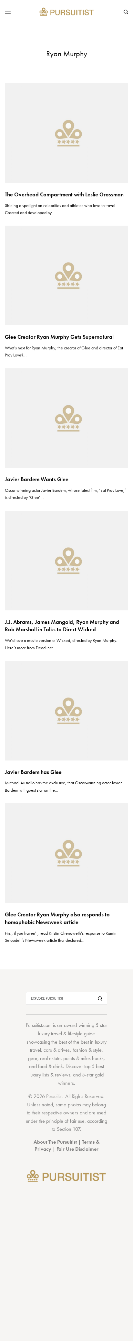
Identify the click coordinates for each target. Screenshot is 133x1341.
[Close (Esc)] (123, 629)
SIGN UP (66, 704)
